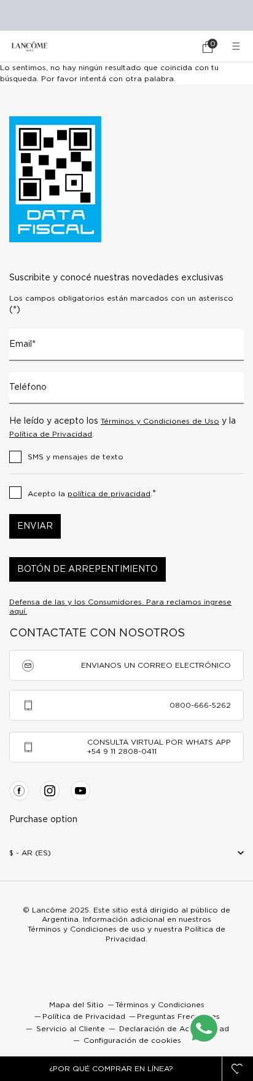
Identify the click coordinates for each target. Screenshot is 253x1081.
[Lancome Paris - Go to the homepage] (29, 46)
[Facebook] (19, 791)
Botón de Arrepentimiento (87, 569)
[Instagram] (50, 791)
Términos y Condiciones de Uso (160, 421)
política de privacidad (109, 493)
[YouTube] (80, 791)
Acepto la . (92, 493)
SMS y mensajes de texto (75, 457)
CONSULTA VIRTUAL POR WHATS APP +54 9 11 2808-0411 (159, 746)
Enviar (35, 526)
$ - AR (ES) (30, 853)
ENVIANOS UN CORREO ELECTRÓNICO (156, 665)
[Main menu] (237, 46)
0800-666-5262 (200, 705)
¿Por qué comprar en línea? (111, 1068)
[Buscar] (173, 47)
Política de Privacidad (50, 434)
